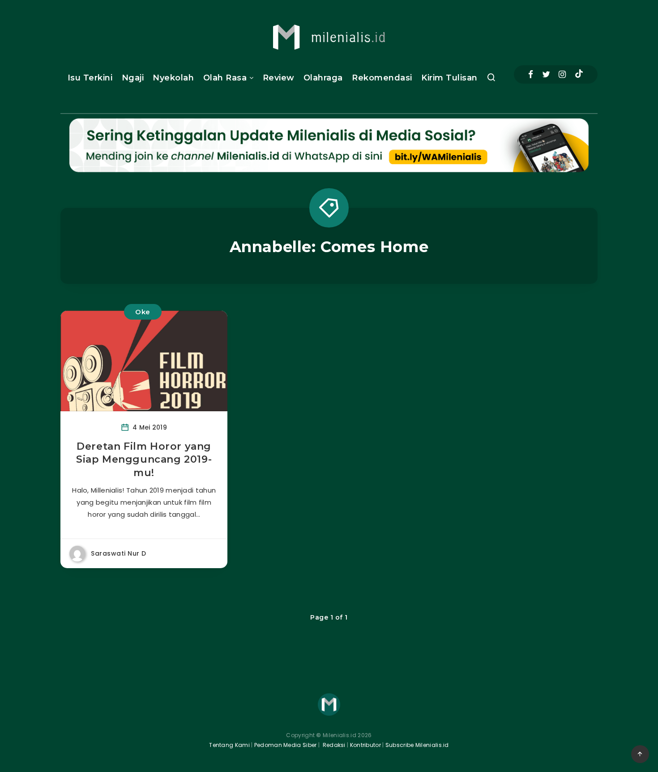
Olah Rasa (225, 78)
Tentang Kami (229, 745)
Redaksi (333, 745)
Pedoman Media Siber (285, 745)
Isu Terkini (90, 78)
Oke (142, 312)
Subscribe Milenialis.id (416, 745)
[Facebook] (530, 74)
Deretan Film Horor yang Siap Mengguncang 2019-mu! (144, 459)
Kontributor (366, 745)
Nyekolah (173, 78)
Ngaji (133, 78)
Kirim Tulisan (449, 78)
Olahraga (323, 78)
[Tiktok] (579, 74)
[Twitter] (546, 74)
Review (279, 78)
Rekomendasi (382, 78)
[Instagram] (562, 74)
